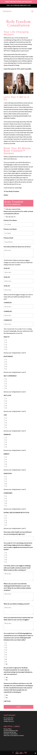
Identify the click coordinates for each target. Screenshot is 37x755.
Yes (7, 677)
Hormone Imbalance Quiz (11, 730)
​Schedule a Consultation (11, 734)
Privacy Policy (7, 729)
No (7, 680)
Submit (18, 707)
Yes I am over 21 (10, 216)
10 (6, 664)
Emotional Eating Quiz (10, 732)
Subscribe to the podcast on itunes (14, 735)
